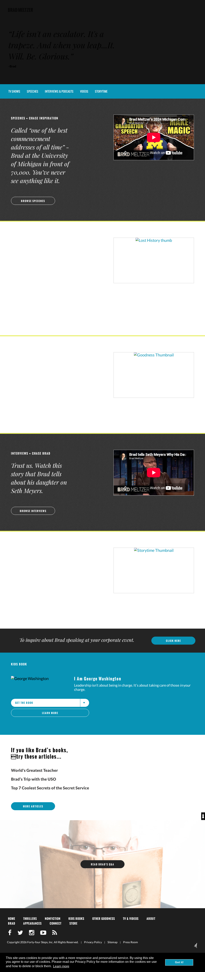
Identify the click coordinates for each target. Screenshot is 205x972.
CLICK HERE (173, 640)
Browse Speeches (33, 201)
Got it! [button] (179, 962)
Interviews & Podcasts (59, 91)
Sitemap (113, 942)
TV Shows (14, 91)
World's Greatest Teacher (34, 770)
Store (73, 923)
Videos (84, 91)
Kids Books (76, 918)
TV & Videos (131, 918)
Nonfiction (52, 918)
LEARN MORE (50, 713)
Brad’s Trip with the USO (33, 779)
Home (11, 918)
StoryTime (101, 91)
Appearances (32, 923)
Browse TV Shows (33, 315)
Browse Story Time (33, 608)
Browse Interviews (33, 511)
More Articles (33, 806)
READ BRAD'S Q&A (102, 864)
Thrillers (30, 918)
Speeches (32, 91)
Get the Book (24, 702)
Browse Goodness (33, 413)
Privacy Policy (93, 942)
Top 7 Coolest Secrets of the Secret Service (50, 787)
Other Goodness (103, 918)
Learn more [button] (61, 966)
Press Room (130, 942)
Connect (55, 923)
